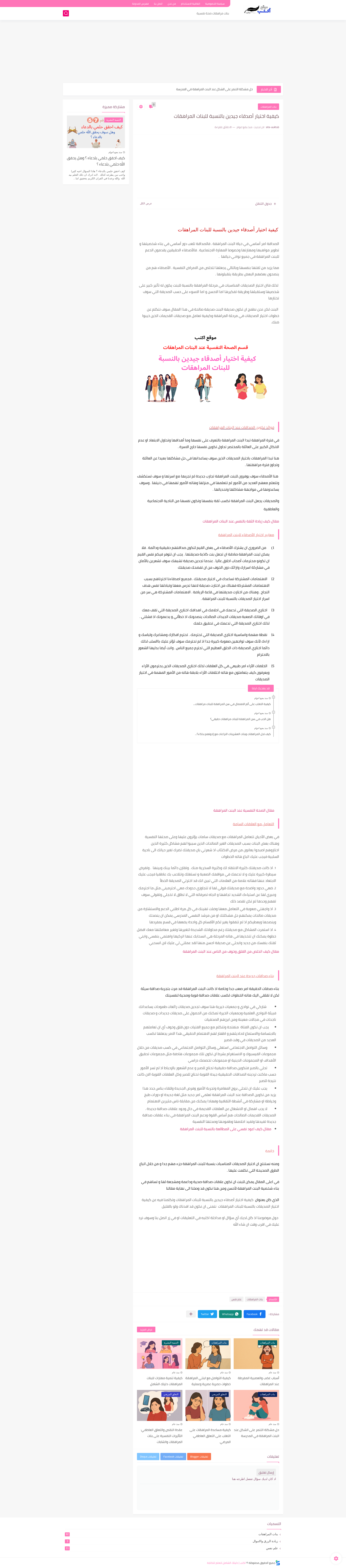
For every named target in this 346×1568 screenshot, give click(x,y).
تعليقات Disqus (148, 1456)
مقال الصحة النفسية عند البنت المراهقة (243, 810)
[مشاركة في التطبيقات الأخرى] (191, 1313)
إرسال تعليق (266, 1472)
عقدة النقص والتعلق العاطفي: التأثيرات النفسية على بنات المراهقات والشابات (161, 1436)
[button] (255, 1314)
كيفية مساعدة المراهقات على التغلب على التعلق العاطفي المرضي (211, 89)
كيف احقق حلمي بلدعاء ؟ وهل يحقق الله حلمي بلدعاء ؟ (96, 161)
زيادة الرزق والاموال (172, 1541)
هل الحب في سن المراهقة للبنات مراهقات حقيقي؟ (240, 719)
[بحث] (66, 13)
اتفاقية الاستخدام (190, 3)
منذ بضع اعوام (261, 698)
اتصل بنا (158, 3)
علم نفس (236, 1299)
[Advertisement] (173, 52)
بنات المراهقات (269, 106)
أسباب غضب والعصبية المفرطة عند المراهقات (258, 1381)
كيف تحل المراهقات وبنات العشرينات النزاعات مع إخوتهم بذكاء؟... (233, 734)
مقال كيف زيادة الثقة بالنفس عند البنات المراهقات (241, 521)
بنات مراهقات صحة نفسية (213, 13)
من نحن (172, 3)
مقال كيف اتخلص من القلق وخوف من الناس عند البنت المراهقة (230, 951)
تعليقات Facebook (173, 1456)
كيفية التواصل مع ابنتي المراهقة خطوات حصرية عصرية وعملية (208, 1381)
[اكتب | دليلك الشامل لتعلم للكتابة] (258, 9)
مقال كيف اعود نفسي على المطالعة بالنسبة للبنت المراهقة (225, 1129)
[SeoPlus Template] (277, 1562)
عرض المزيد (146, 1329)
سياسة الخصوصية (215, 3)
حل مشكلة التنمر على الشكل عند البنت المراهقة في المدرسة (256, 1433)
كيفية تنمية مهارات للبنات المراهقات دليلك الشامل (164, 1381)
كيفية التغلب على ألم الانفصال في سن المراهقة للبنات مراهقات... (232, 704)
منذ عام (272, 1372)
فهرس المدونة (140, 3)
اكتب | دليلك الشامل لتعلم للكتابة (226, 1562)
